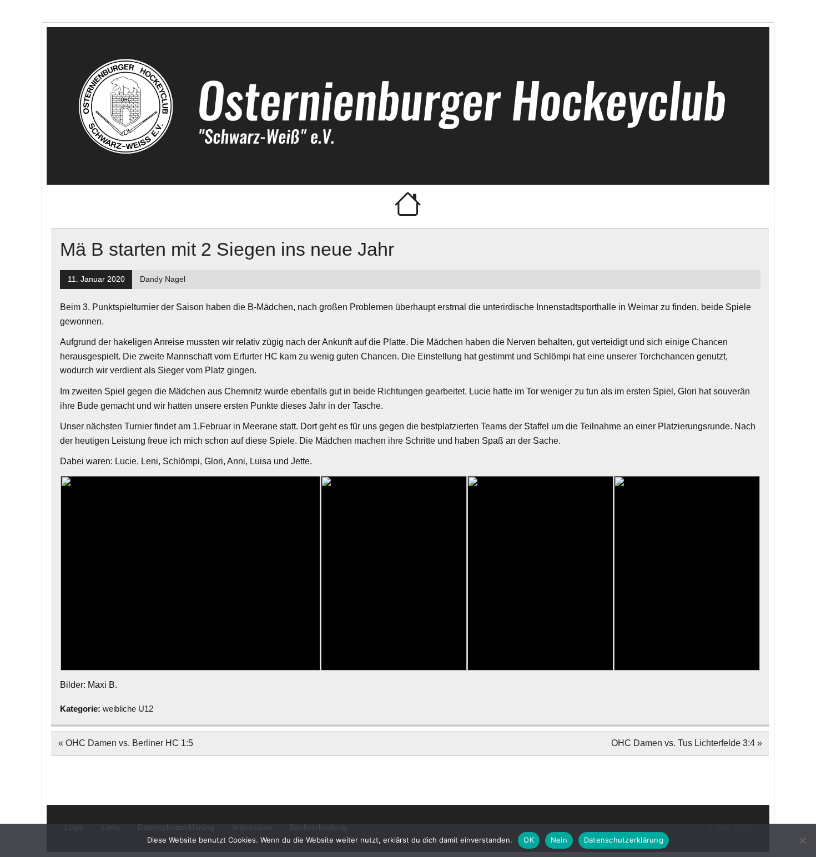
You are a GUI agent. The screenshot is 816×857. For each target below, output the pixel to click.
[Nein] (802, 840)
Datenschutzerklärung (623, 839)
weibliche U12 (128, 708)
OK (528, 839)
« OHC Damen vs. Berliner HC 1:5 (125, 743)
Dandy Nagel (162, 279)
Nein (559, 839)
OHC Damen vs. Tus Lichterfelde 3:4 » (686, 743)
